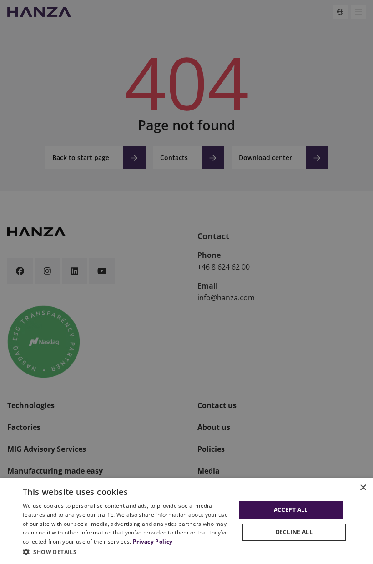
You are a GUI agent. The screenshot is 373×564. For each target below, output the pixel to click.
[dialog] (186, 521)
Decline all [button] (294, 532)
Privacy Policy (152, 541)
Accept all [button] (291, 510)
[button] (128, 551)
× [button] (362, 487)
